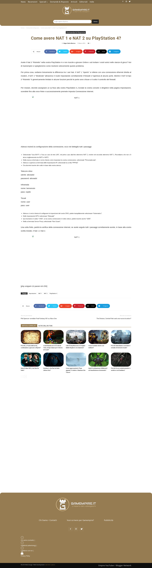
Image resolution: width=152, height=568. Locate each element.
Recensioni (32, 2)
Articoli (74, 2)
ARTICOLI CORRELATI (29, 326)
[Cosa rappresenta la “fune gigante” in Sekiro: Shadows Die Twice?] (76, 360)
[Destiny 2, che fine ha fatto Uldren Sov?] (53, 360)
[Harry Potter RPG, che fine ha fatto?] (31, 360)
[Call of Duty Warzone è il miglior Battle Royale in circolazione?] (76, 337)
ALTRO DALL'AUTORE (45, 326)
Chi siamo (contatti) (27, 540)
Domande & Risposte (59, 2)
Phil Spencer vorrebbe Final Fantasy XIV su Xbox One (39, 318)
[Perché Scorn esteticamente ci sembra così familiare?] (121, 360)
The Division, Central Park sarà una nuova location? (113, 318)
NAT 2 (45, 293)
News (23, 2)
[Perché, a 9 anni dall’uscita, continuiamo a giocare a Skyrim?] (31, 337)
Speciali (42, 2)
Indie (92, 2)
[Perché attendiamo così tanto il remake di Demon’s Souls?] (121, 337)
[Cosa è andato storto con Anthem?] (98, 337)
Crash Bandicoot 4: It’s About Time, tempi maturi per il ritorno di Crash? (53, 348)
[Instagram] (126, 1)
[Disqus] (76, 408)
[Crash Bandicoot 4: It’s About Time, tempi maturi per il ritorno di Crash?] (53, 337)
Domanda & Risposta (32, 28)
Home (22, 28)
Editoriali (83, 2)
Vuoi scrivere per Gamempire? (80, 520)
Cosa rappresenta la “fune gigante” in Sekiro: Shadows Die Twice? (75, 370)
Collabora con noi (27, 551)
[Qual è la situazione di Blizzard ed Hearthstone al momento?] (98, 360)
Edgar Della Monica (69, 43)
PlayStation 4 (53, 293)
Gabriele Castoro (50, 565)
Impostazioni (32, 293)
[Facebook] (122, 1)
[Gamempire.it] (76, 10)
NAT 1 (40, 293)
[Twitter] (129, 1)
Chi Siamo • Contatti (48, 520)
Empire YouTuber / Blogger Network (114, 565)
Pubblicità (108, 520)
